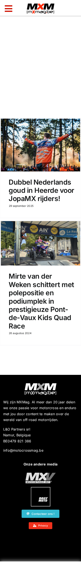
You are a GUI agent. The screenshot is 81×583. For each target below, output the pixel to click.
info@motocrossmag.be (23, 450)
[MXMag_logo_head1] (41, 4)
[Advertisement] (40, 573)
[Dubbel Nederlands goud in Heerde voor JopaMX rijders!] (40, 145)
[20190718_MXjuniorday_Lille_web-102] (40, 489)
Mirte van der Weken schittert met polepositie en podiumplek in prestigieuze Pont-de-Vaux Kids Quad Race (41, 301)
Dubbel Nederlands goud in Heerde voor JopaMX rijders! (41, 190)
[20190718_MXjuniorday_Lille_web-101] (40, 474)
